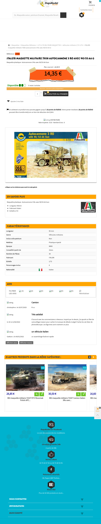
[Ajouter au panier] (41, 394)
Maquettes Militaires (28, 45)
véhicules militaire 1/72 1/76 (73, 45)
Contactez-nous (86, 10)
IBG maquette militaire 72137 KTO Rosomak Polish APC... (25, 399)
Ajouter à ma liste (16, 101)
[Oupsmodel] (47, 3)
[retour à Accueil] (9, 45)
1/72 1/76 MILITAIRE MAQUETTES (49, 45)
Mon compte (15, 513)
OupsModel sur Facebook (51, 429)
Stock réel (51, 489)
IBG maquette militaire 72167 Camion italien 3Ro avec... (67, 399)
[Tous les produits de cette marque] (88, 207)
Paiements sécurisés (51, 474)
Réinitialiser (84, 293)
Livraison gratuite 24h (51, 444)
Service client (51, 459)
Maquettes (15, 45)
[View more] (36, 394)
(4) (22, 291)
